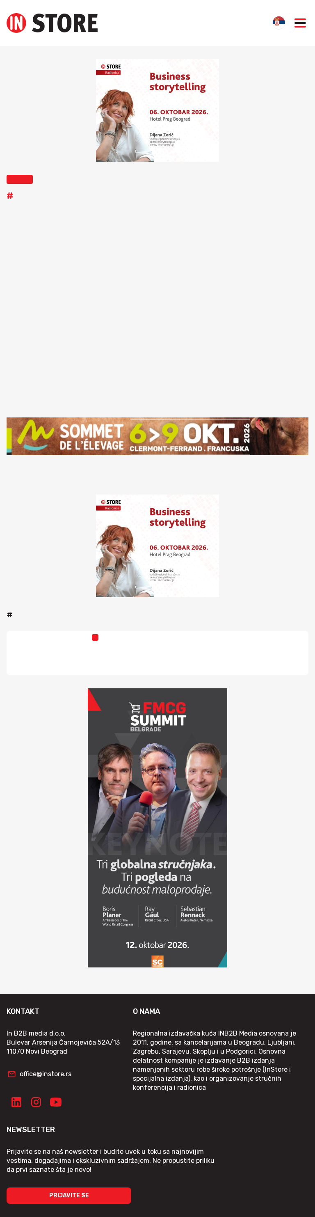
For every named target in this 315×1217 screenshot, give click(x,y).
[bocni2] (157, 827)
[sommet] (157, 436)
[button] (20, 179)
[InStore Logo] (52, 23)
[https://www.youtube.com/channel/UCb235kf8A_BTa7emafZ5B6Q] (56, 1102)
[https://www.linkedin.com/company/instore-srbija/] (16, 1102)
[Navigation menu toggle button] (300, 23)
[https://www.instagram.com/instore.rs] (36, 1102)
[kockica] (157, 110)
